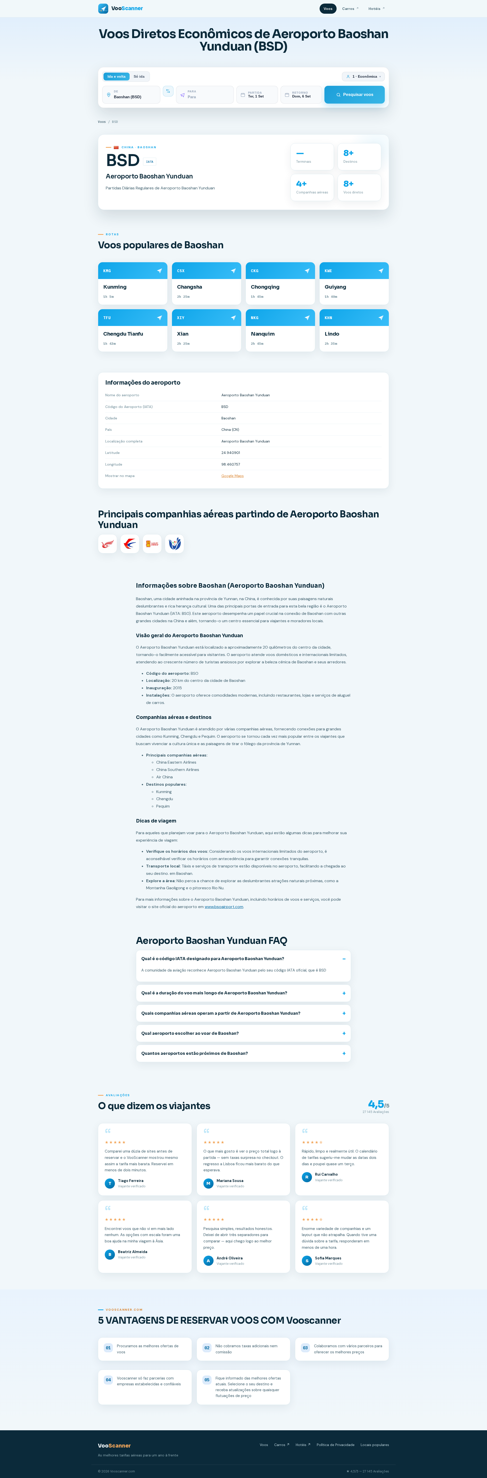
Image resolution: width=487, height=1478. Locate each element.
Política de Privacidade (336, 1444)
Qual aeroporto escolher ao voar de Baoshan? (190, 1033)
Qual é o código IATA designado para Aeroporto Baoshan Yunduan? (212, 958)
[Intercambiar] (168, 91)
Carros (350, 8)
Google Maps (232, 475)
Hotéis (377, 8)
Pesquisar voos (358, 94)
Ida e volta (117, 76)
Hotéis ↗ (303, 1444)
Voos (328, 8)
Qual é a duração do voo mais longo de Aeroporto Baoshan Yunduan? (214, 993)
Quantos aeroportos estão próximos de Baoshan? (194, 1053)
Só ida (139, 76)
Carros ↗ (282, 1444)
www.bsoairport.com (224, 906)
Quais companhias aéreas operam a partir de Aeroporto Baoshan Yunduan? (220, 1013)
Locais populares (375, 1444)
